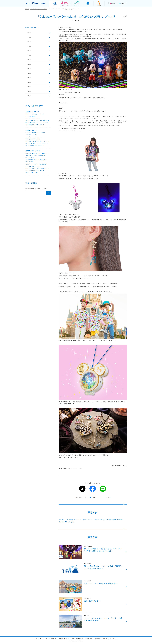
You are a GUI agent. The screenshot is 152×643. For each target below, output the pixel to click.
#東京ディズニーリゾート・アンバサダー (36, 159)
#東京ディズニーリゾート (33, 151)
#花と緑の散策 (29, 162)
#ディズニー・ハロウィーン (33, 118)
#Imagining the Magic (31, 155)
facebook (92, 489)
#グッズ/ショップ (63, 519)
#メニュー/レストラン (42, 122)
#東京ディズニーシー (87, 519)
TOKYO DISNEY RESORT (35, 3)
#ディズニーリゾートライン (33, 166)
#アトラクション (40, 124)
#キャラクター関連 (30, 122)
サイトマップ (39, 638)
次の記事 (106, 497)
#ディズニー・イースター (38, 114)
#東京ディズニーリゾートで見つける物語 (36, 164)
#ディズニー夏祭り (30, 116)
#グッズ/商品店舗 (30, 124)
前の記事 (78, 497)
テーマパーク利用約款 (77, 638)
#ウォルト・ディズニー (31, 172)
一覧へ (94, 497)
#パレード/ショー (44, 120)
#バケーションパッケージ (43, 168)
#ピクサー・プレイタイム (38, 132)
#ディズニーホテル (30, 168)
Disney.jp (114, 638)
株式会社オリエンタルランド (102, 638)
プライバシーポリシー (50, 638)
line (103, 489)
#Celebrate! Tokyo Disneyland (66, 522)
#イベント (28, 114)
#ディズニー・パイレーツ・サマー (34, 137)
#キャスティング (30, 157)
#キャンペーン (45, 153)
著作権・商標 (88, 638)
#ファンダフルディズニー (32, 170)
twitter (82, 489)
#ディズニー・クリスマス (32, 120)
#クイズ (42, 170)
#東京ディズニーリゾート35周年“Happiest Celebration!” (108, 519)
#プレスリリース (36, 153)
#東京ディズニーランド (75, 519)
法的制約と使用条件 (64, 638)
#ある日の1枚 (41, 155)
